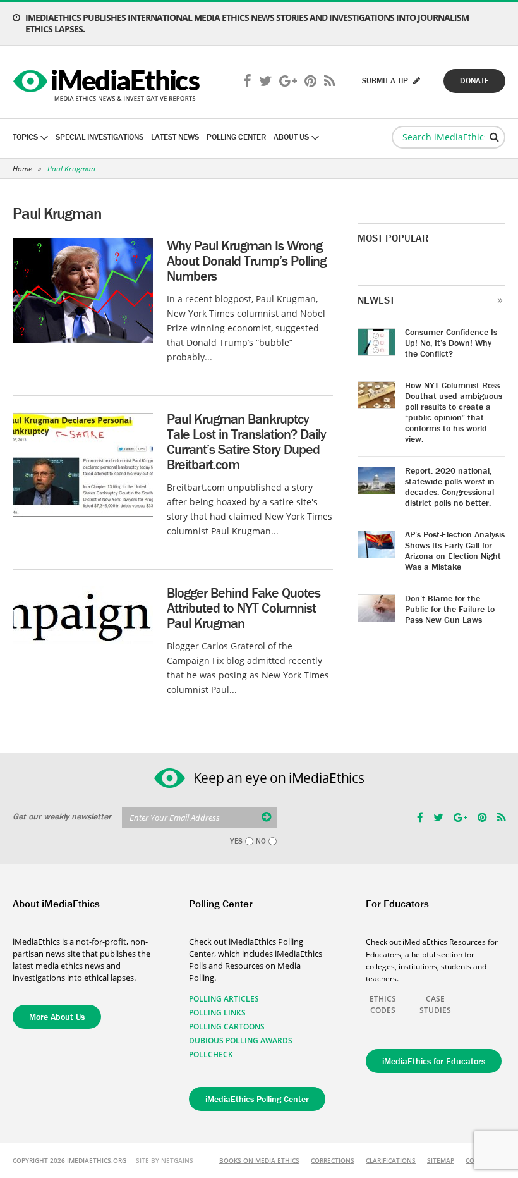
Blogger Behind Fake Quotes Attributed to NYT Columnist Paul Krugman (243, 608)
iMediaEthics (108, 82)
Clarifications (391, 1160)
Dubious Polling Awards (240, 1040)
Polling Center (236, 137)
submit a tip (386, 80)
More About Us (57, 1016)
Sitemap (440, 1160)
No (261, 841)
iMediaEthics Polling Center (257, 1099)
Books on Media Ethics (259, 1160)
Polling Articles (224, 998)
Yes (236, 841)
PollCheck (211, 1054)
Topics (25, 137)
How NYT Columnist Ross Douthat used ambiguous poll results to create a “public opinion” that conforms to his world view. (453, 412)
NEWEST (376, 299)
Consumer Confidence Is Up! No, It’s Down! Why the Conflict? (451, 342)
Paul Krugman (71, 168)
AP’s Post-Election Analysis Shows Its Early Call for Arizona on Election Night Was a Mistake (455, 550)
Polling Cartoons (227, 1026)
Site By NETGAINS (164, 1160)
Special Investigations (99, 137)
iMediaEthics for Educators (433, 1061)
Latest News (175, 137)
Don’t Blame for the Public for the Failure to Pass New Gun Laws (450, 608)
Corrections (332, 1160)
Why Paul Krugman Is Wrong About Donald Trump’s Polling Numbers (246, 261)
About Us (291, 137)
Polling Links (217, 1012)
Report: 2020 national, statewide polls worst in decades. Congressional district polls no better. (450, 486)
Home (22, 168)
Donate (474, 80)
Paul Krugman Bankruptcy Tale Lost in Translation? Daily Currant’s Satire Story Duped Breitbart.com (246, 441)
